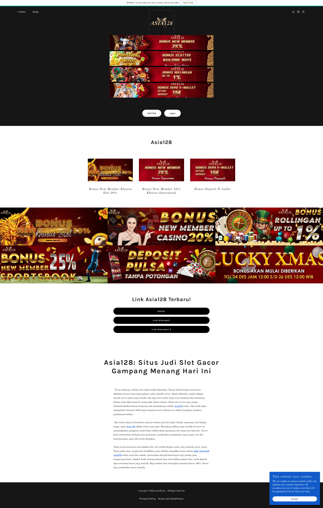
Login (172, 113)
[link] (161, 11)
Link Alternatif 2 (161, 329)
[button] (303, 11)
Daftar (161, 311)
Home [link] (22, 12)
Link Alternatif (161, 320)
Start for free (188, 3)
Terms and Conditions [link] (171, 499)
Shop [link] (36, 12)
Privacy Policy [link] (148, 499)
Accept (294, 499)
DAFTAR (151, 113)
